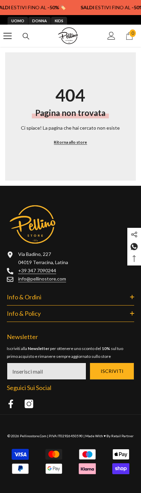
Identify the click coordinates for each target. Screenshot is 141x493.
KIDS (59, 20)
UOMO (17, 20)
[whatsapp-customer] (134, 246)
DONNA (39, 20)
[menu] (7, 36)
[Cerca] (26, 36)
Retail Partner (122, 436)
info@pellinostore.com (42, 279)
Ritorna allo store (70, 142)
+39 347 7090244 (37, 270)
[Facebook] (10, 403)
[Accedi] (111, 36)
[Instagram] (29, 403)
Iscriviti (112, 371)
